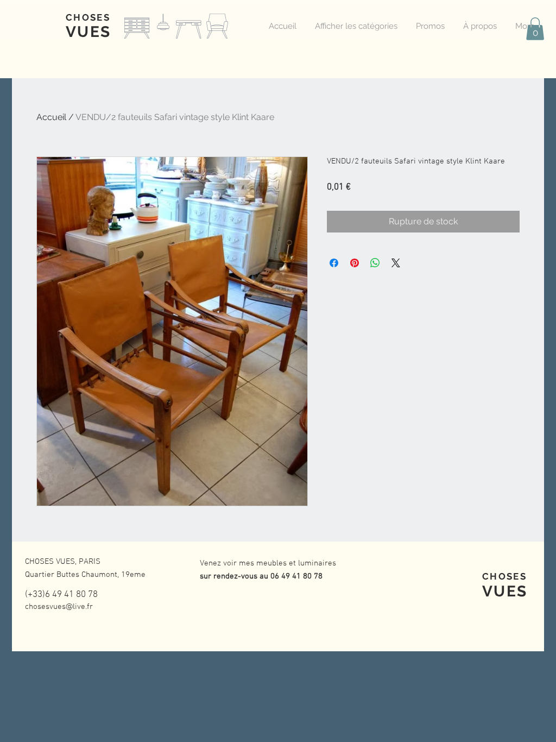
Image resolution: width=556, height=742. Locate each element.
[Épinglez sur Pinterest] (354, 262)
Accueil (51, 117)
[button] (535, 28)
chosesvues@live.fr (59, 607)
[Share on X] (395, 262)
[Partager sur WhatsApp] (375, 262)
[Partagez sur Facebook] (333, 262)
